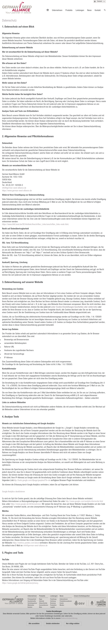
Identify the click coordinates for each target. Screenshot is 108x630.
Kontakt (98, 10)
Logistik (52, 607)
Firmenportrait (32, 599)
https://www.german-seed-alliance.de (17, 191)
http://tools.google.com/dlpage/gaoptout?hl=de (32, 481)
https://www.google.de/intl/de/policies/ (26, 504)
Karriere (30, 607)
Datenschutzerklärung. (69, 618)
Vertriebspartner (32, 603)
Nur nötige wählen (72, 624)
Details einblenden (53, 624)
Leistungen (80, 10)
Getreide (41, 601)
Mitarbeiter (31, 605)
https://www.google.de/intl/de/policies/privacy (20, 583)
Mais (40, 607)
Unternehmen (57, 10)
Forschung (53, 599)
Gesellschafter (32, 601)
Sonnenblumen (43, 605)
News (89, 10)
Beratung (53, 603)
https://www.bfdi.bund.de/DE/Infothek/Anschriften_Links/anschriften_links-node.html (35, 225)
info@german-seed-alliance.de (14, 188)
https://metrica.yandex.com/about (26, 543)
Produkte (68, 10)
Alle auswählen (34, 624)
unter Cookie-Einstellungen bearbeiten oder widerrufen (74, 307)
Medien (62, 605)
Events (62, 603)
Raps (40, 599)
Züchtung (53, 601)
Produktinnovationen (66, 601)
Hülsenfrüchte (43, 603)
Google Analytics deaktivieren (13, 492)
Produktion (53, 605)
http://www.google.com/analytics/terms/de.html (84, 501)
